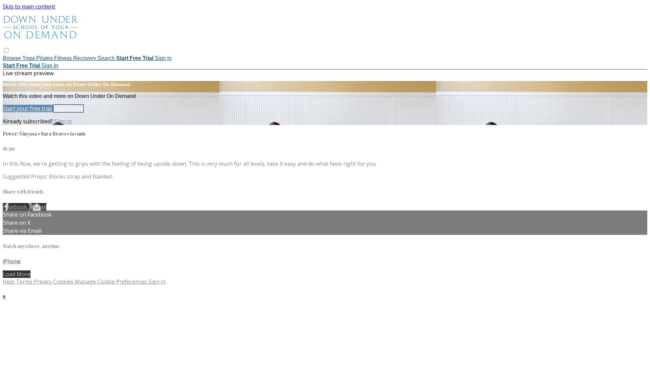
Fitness (63, 58)
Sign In (49, 65)
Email (39, 206)
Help (9, 281)
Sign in (163, 58)
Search (107, 58)
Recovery (85, 58)
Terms (25, 281)
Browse (12, 58)
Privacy (43, 281)
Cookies (64, 281)
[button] (6, 50)
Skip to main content (29, 6)
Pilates (45, 58)
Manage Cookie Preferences (111, 281)
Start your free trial (28, 108)
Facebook (15, 206)
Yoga (29, 58)
